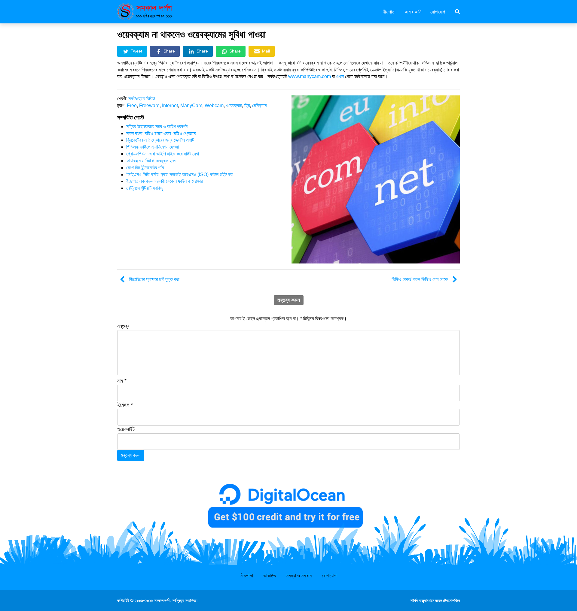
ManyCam (191, 105)
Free (132, 105)
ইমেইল (125, 405)
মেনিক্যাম (259, 105)
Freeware (149, 105)
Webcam (214, 105)
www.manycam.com (309, 76)
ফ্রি (247, 105)
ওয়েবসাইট (126, 429)
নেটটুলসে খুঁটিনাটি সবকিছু (144, 188)
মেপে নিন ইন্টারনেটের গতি (145, 167)
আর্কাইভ (269, 575)
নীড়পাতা (389, 11)
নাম (122, 381)
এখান (340, 76)
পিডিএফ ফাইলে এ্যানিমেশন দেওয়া (152, 146)
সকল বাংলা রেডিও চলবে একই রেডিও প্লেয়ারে (161, 133)
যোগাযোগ (437, 11)
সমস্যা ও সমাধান (299, 575)
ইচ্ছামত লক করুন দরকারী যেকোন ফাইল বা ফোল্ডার (164, 181)
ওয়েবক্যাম (234, 105)
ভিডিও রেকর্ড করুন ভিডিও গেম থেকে (420, 279)
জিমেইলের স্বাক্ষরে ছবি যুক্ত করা (154, 279)
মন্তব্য (123, 326)
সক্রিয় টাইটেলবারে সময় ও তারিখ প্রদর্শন (157, 126)
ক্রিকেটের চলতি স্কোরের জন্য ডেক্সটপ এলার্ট (160, 140)
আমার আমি (413, 11)
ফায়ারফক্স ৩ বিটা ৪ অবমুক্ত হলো (151, 160)
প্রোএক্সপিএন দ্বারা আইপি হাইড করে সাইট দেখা (162, 153)
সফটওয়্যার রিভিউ (141, 98)
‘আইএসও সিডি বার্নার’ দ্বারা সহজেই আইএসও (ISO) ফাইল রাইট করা (179, 174)
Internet (170, 105)
